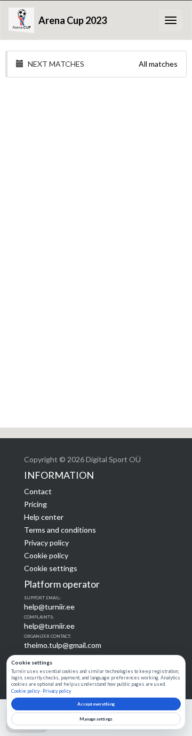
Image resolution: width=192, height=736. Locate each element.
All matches (158, 63)
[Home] (21, 20)
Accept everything (96, 704)
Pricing (35, 504)
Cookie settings (50, 568)
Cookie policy (46, 555)
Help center (43, 516)
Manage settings (96, 719)
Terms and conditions (60, 529)
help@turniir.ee (49, 606)
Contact (38, 491)
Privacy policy (46, 542)
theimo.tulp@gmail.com (62, 645)
